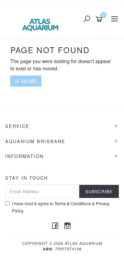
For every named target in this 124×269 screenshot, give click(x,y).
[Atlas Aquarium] (42, 18)
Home (28, 81)
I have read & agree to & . (61, 206)
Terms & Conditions (72, 203)
